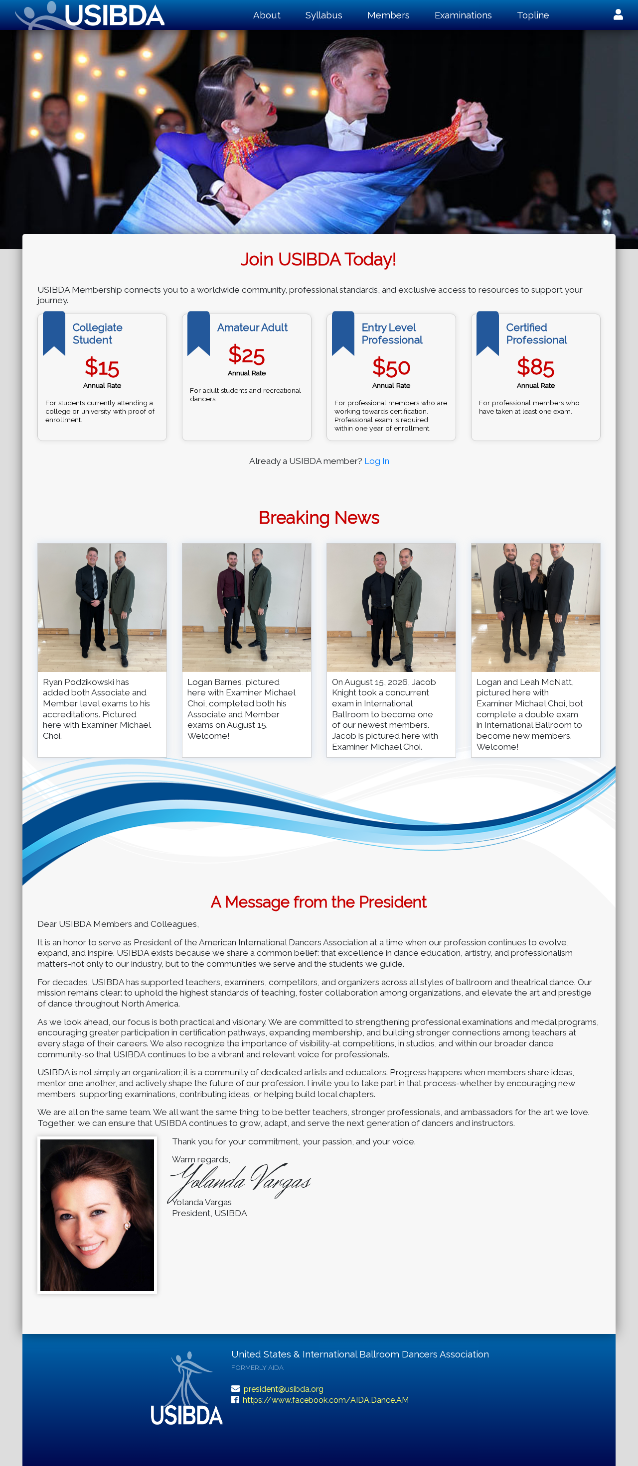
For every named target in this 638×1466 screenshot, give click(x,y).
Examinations (463, 14)
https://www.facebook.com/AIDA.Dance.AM (326, 1400)
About (267, 14)
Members (388, 14)
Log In (376, 461)
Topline (533, 14)
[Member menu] (618, 15)
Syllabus (324, 14)
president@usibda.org (283, 1389)
